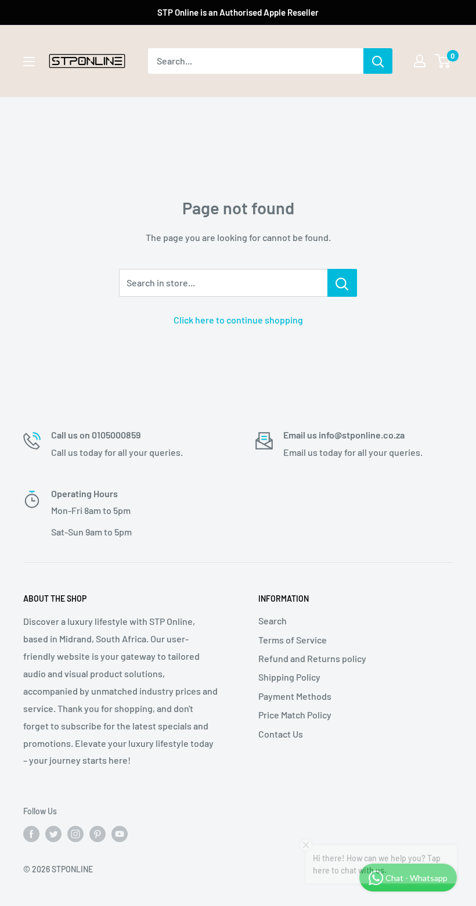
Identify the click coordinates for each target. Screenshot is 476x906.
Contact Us (280, 733)
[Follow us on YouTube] (119, 834)
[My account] (419, 61)
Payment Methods (294, 696)
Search (272, 620)
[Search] (377, 61)
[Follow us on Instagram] (75, 834)
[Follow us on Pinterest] (97, 834)
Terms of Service (292, 639)
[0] (443, 61)
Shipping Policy (289, 676)
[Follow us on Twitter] (53, 834)
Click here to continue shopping (238, 319)
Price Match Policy (294, 714)
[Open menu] (29, 61)
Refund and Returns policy (312, 658)
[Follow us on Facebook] (31, 834)
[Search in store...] (342, 283)
